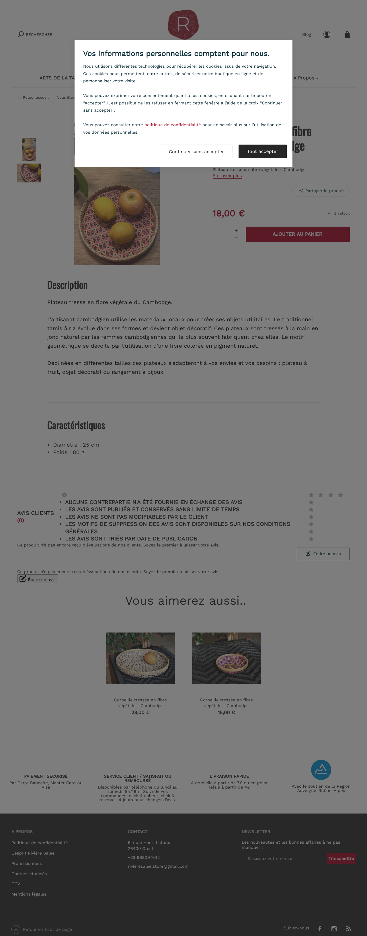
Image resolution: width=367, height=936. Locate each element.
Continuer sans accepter (196, 151)
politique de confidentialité (173, 124)
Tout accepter (262, 151)
